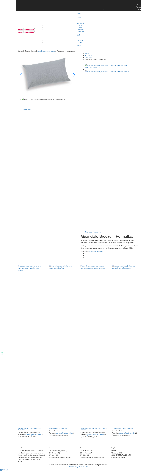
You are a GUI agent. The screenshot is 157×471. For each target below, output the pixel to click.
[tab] (80, 81)
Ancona (80, 40)
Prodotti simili (26, 110)
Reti (80, 27)
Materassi (80, 23)
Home (87, 53)
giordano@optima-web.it (46, 51)
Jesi (80, 42)
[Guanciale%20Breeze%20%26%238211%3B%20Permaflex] (85, 253)
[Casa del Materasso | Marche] (26, 29)
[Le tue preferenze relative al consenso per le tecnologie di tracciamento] (2, 353)
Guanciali (88, 57)
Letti (80, 25)
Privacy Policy (73, 467)
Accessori (80, 32)
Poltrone (81, 29)
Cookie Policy (83, 467)
